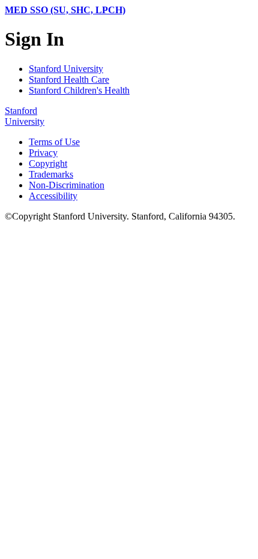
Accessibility (53, 196)
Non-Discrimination (66, 185)
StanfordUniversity (24, 116)
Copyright (48, 163)
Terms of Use (54, 142)
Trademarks (51, 174)
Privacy (43, 153)
